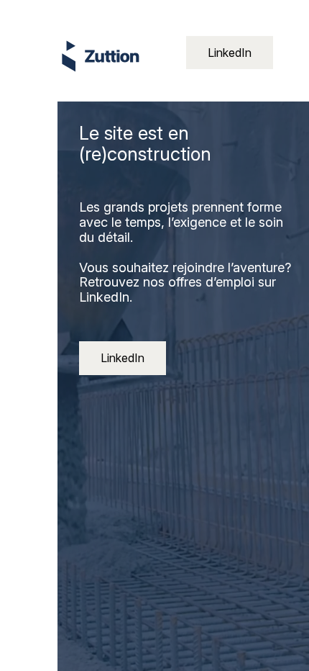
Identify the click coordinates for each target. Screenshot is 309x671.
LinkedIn (230, 52)
